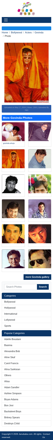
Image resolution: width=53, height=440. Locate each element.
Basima (8, 345)
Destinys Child (12, 423)
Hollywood (9, 308)
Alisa (7, 381)
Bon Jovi (8, 405)
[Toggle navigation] (6, 20)
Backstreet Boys (12, 411)
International (10, 314)
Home (5, 32)
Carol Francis (11, 363)
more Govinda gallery (37, 277)
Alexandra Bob (12, 351)
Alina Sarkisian (12, 369)
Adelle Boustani (12, 339)
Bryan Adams (11, 399)
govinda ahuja (9, 143)
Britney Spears (12, 417)
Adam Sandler (11, 387)
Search (43, 287)
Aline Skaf (9, 357)
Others (7, 375)
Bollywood (16, 32)
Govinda (39, 32)
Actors (28, 32)
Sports (7, 326)
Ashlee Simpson (12, 393)
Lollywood (9, 320)
